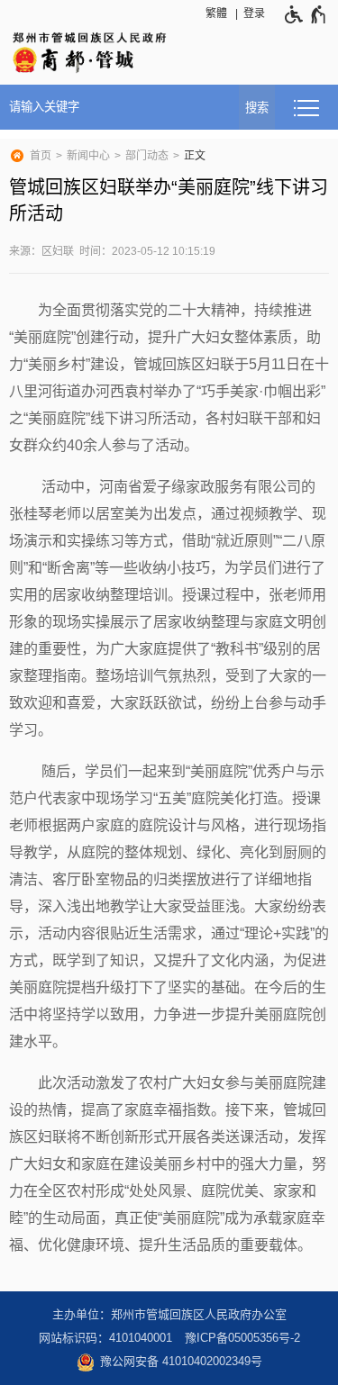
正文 (195, 155)
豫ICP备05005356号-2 (242, 1337)
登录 (254, 13)
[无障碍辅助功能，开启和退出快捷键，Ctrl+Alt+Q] (301, 14)
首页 (40, 155)
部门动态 (147, 155)
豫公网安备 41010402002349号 (181, 1361)
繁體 (216, 13)
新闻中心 (88, 155)
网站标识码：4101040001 (105, 1337)
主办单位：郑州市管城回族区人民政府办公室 (169, 1314)
